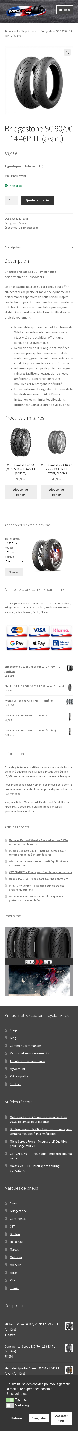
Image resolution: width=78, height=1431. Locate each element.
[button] (67, 52)
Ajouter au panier (37, 200)
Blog (13, 1038)
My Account (17, 1069)
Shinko (14, 1288)
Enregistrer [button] (39, 1418)
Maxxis (14, 1249)
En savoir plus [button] (16, 1393)
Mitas (13, 1273)
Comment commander (25, 1046)
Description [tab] (13, 247)
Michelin (15, 1265)
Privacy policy (19, 1076)
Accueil (13, 31)
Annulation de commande (27, 1061)
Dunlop (15, 1234)
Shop (24, 31)
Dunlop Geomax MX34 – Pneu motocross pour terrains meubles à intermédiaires (37, 852)
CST (12, 1226)
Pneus (33, 31)
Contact (15, 1084)
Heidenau (16, 1242)
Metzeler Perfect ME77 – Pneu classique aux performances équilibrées (36, 898)
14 (20, 227)
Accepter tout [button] (61, 1418)
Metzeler (16, 1257)
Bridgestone (30, 227)
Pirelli (14, 1280)
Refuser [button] (16, 1418)
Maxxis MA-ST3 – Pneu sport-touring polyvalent (38, 879)
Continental (18, 1219)
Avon (13, 1203)
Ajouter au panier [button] (20, 492)
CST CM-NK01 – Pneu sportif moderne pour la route (40, 872)
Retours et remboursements (29, 1053)
